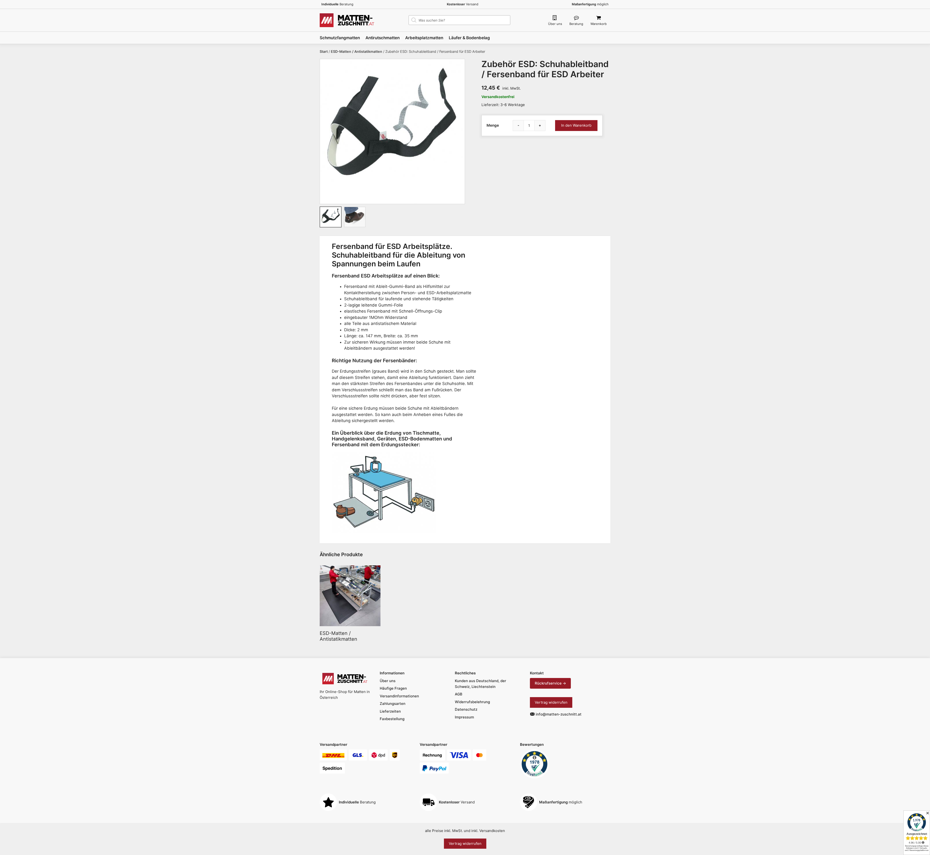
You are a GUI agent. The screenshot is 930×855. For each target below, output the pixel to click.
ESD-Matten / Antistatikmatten (356, 51)
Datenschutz (466, 709)
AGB (458, 694)
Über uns (555, 24)
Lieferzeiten (390, 711)
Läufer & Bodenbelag (469, 37)
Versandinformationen (399, 696)
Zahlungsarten (392, 703)
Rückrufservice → (550, 683)
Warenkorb (598, 24)
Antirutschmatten (382, 37)
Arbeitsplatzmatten (424, 37)
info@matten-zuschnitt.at (558, 714)
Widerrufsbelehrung (472, 702)
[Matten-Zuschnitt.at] (347, 19)
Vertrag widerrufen (551, 702)
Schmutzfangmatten (340, 37)
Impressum (464, 717)
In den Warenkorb (576, 125)
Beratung (576, 24)
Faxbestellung (392, 718)
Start (324, 51)
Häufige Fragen (393, 688)
